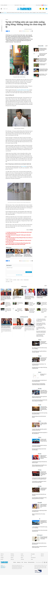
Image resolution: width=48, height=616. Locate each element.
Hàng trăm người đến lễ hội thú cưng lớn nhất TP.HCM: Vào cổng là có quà (39, 397)
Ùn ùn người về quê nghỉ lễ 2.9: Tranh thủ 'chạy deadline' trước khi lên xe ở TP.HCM (43, 392)
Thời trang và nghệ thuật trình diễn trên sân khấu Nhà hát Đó (39, 543)
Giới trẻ (18, 12)
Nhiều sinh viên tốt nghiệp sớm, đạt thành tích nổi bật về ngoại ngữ (43, 457)
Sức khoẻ (12, 555)
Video (37, 12)
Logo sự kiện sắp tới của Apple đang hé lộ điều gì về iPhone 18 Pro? (39, 511)
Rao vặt (42, 555)
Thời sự (5, 12)
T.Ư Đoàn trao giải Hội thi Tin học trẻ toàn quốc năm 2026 (43, 440)
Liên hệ (24, 5)
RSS (22, 562)
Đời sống (13, 12)
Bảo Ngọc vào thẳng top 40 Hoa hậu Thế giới (43, 424)
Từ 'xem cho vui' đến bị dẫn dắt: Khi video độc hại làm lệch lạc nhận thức (39, 446)
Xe (39, 518)
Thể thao (31, 12)
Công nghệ (33, 12)
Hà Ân (11, 281)
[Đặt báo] (43, 9)
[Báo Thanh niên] (4, 562)
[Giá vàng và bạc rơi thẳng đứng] (36, 376)
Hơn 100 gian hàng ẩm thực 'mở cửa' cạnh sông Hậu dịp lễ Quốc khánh (39, 413)
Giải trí (28, 12)
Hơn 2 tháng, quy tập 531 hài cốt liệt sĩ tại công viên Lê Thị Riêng (39, 348)
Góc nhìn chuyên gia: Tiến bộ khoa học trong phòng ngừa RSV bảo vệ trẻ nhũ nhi (39, 498)
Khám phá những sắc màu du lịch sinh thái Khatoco (39, 417)
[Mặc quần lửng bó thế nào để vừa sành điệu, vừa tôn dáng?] (36, 538)
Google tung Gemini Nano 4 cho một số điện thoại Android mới (43, 506)
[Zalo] (46, 5)
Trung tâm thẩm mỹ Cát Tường (23, 89)
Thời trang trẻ (44, 12)
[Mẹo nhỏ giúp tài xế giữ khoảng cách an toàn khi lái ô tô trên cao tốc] (36, 522)
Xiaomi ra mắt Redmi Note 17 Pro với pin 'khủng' (38, 514)
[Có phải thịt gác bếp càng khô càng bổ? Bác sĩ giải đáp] (36, 490)
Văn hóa (26, 12)
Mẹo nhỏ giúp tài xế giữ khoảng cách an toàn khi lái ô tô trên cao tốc (43, 522)
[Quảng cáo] (40, 9)
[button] (1, 20)
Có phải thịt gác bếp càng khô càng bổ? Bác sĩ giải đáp (43, 489)
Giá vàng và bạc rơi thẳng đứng (43, 374)
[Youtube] (42, 5)
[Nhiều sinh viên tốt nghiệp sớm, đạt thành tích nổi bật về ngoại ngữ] (36, 457)
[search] (9, 9)
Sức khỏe (15, 12)
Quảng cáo (18, 562)
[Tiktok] (45, 5)
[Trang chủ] (0, 12)
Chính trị (2, 12)
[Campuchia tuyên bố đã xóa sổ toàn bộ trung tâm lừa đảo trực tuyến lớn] (36, 359)
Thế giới (8, 12)
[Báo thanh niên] (24, 9)
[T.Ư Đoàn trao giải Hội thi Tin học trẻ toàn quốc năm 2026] (36, 441)
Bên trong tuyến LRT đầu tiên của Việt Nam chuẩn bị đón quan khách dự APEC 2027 (43, 408)
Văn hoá (22, 555)
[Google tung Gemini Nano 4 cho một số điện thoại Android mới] (36, 506)
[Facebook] (43, 5)
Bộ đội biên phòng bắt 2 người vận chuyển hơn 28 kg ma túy (43, 343)
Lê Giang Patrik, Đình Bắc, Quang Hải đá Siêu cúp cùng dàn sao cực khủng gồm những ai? (39, 478)
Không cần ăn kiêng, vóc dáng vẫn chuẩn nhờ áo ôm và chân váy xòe (39, 547)
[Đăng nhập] (46, 9)
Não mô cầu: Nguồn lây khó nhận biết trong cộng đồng (39, 495)
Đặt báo (14, 562)
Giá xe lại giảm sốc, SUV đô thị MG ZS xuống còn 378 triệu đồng (39, 527)
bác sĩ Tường (23, 166)
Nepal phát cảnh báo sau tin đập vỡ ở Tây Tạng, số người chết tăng (39, 368)
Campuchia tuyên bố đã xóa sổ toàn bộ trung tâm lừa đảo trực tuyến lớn (43, 359)
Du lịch (23, 12)
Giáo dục (21, 12)
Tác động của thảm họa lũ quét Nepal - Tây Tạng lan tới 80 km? (39, 364)
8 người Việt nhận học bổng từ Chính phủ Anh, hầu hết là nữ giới (39, 462)
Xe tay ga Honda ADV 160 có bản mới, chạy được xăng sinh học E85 (39, 531)
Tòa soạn (25, 562)
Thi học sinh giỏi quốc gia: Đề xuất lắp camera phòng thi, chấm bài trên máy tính (39, 465)
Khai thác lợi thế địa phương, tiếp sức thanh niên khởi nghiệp (39, 449)
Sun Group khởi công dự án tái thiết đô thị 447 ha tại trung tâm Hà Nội (39, 381)
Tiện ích (20, 5)
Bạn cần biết (17, 5)
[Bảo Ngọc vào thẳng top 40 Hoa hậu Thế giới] (36, 425)
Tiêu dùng (40, 12)
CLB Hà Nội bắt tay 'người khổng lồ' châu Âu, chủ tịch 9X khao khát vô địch (39, 482)
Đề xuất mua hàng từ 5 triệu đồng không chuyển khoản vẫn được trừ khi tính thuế (38, 384)
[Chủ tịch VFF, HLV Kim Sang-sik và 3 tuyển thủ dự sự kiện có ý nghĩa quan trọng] (36, 473)
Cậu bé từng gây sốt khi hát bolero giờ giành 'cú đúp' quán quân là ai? (39, 433)
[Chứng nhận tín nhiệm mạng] (37, 571)
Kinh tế (10, 12)
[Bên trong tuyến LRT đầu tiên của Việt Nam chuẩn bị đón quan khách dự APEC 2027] (36, 408)
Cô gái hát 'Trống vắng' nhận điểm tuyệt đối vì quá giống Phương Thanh (39, 430)
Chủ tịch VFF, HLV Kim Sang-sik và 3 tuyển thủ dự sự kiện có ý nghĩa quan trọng (43, 473)
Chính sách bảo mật (31, 562)
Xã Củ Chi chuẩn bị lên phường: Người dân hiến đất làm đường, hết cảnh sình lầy (39, 400)
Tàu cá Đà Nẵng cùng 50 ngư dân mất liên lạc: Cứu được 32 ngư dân (39, 352)
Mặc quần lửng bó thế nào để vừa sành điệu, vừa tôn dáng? (43, 538)
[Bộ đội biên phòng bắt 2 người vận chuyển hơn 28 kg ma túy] (36, 343)
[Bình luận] (1, 27)
